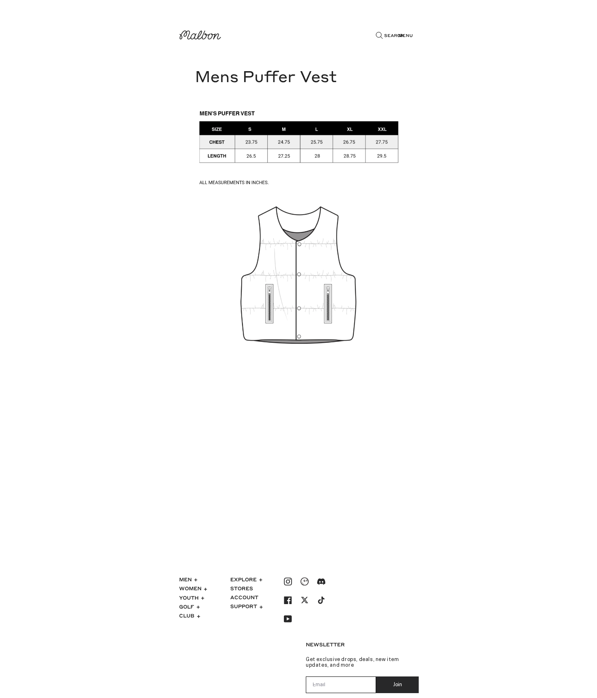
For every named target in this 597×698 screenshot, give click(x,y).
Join (397, 685)
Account (244, 597)
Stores (241, 588)
